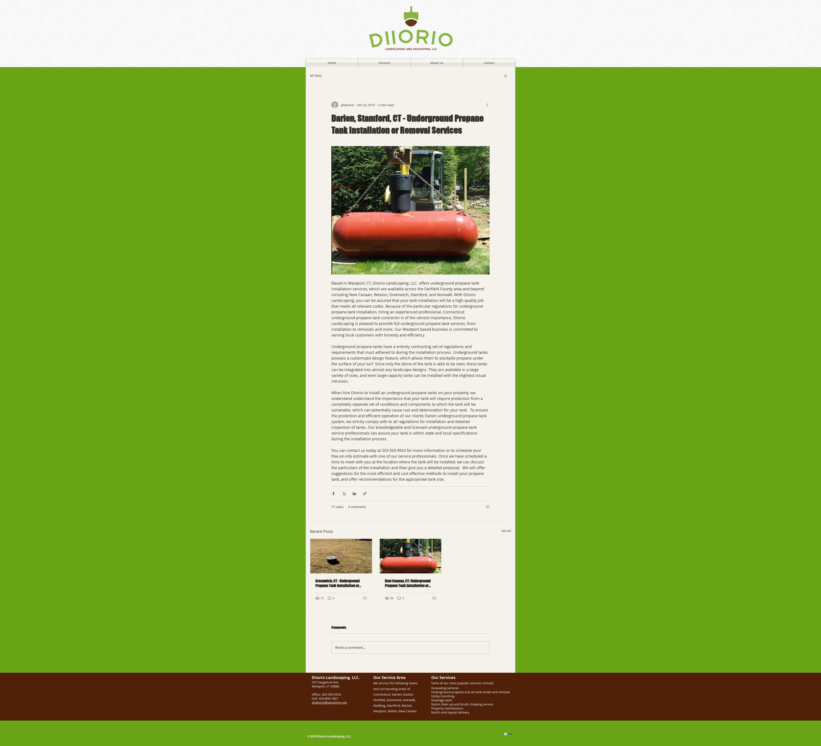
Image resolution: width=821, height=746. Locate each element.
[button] (506, 75)
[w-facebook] (508, 737)
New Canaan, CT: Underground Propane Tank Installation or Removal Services (408, 583)
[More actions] (487, 104)
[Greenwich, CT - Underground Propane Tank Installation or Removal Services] (341, 556)
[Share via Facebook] (333, 494)
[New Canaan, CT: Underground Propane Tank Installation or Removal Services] (411, 556)
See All (506, 531)
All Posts (316, 75)
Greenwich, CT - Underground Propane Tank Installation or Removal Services (337, 583)
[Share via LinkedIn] (354, 494)
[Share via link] (365, 494)
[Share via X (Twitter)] (344, 494)
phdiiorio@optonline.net (329, 702)
